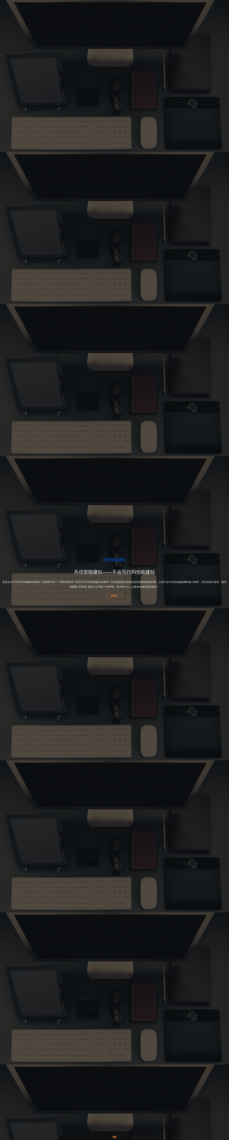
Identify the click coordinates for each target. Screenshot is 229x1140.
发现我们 (114, 590)
